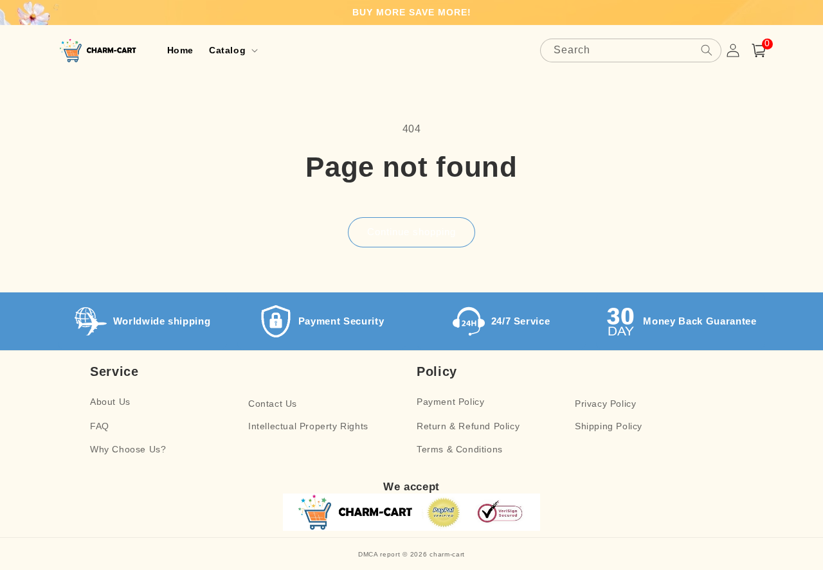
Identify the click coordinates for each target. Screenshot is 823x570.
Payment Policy (450, 401)
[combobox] (631, 50)
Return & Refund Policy (468, 426)
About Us (110, 401)
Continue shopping (411, 231)
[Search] (706, 50)
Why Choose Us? (128, 449)
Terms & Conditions (460, 449)
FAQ (99, 426)
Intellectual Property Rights (308, 426)
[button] (232, 50)
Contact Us (272, 403)
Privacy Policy (605, 403)
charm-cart (447, 554)
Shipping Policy (608, 426)
